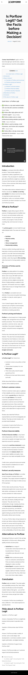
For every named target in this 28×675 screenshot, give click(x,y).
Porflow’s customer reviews (12, 86)
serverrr (10, 41)
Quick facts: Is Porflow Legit (14, 74)
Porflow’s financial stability (11, 88)
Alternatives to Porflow (9, 93)
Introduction (6, 76)
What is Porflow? (7, 78)
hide (16, 70)
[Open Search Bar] (2, 2)
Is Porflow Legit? (7, 84)
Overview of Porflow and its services (14, 80)
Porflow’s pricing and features (12, 82)
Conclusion (6, 95)
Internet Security (8, 657)
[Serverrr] (14, 2)
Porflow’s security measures (12, 90)
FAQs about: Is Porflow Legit (10, 97)
